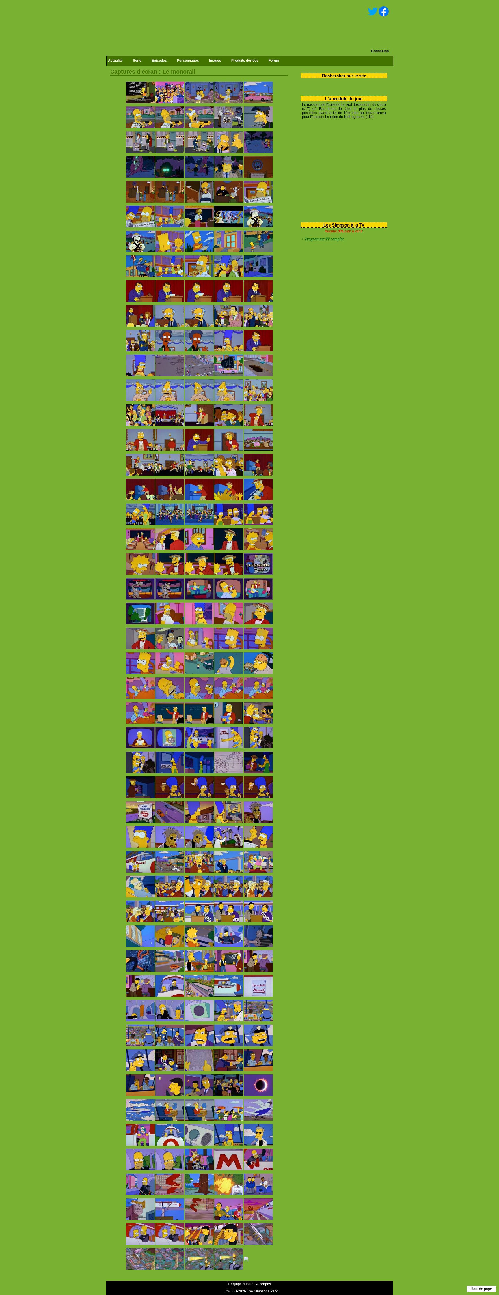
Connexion (380, 51)
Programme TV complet (324, 239)
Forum (274, 61)
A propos (263, 1284)
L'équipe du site (241, 1284)
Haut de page (481, 1289)
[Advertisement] (341, 169)
